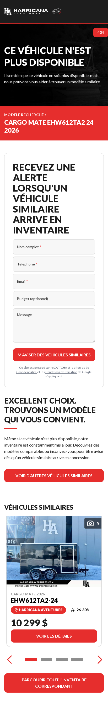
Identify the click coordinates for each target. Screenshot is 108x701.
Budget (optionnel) (32, 298)
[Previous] (9, 659)
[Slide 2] (46, 659)
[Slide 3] (62, 659)
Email (22, 281)
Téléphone (27, 264)
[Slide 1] (31, 659)
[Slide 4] (77, 659)
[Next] (98, 659)
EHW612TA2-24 (34, 600)
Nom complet (29, 246)
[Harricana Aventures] (33, 11)
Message (24, 314)
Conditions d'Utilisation (61, 372)
